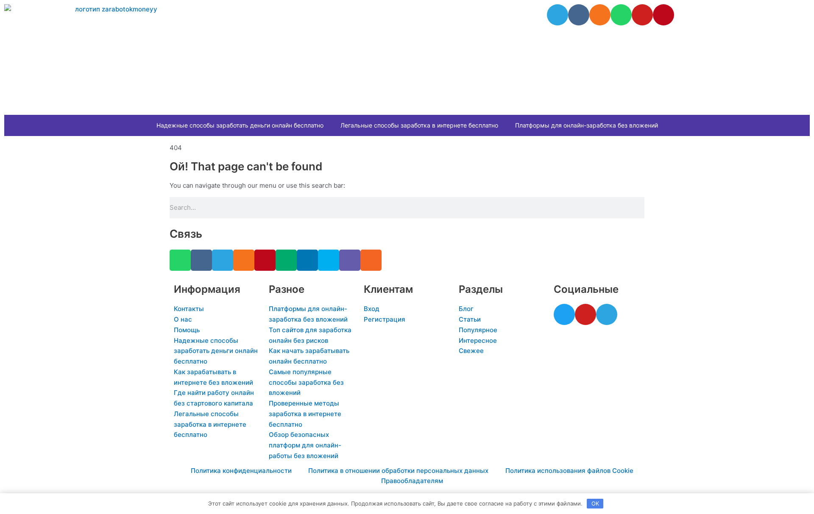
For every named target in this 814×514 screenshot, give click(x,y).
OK (595, 503)
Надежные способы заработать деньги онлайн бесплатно (239, 125)
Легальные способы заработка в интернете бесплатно (419, 125)
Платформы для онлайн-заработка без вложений (586, 125)
